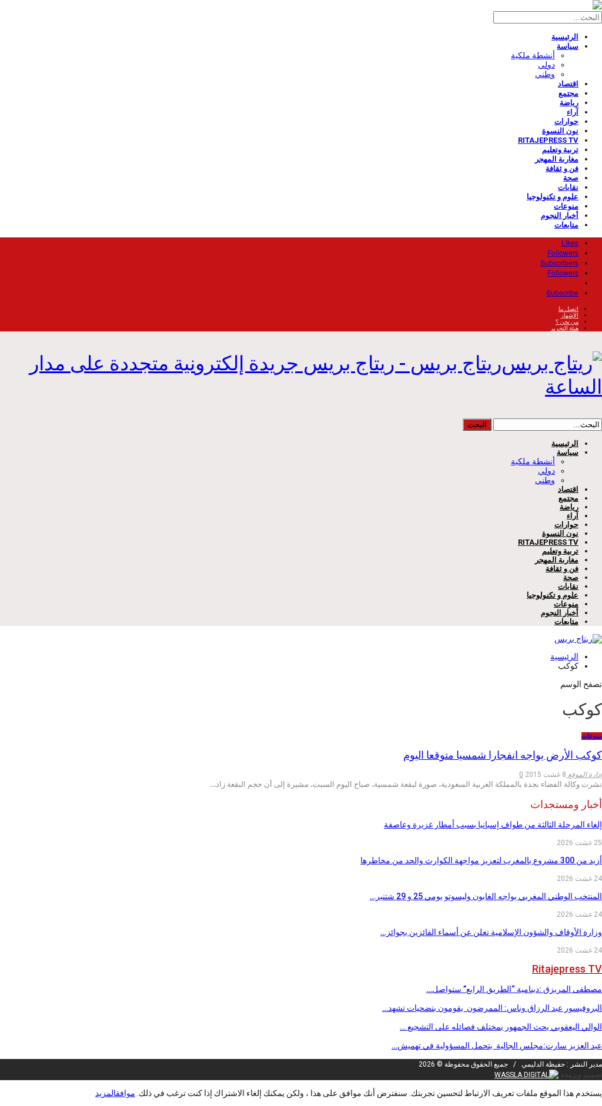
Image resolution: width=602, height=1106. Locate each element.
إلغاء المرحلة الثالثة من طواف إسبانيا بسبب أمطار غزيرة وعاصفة (493, 824)
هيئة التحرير (564, 328)
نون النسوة (560, 130)
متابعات (566, 224)
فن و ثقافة (562, 168)
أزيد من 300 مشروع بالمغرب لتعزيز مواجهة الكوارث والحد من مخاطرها (481, 860)
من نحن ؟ (567, 322)
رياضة (569, 102)
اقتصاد (568, 83)
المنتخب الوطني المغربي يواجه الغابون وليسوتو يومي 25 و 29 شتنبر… (486, 896)
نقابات (568, 187)
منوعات (566, 206)
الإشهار (569, 315)
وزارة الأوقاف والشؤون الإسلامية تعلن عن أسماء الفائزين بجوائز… (491, 932)
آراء (572, 112)
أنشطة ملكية (533, 55)
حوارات (566, 121)
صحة (570, 177)
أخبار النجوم (559, 215)
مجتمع (568, 93)
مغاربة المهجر (556, 159)
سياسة (567, 46)
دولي (546, 64)
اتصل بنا (568, 309)
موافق (125, 1093)
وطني (545, 74)
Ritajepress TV (548, 140)
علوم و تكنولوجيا (552, 196)
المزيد (105, 1093)
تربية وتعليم (560, 149)
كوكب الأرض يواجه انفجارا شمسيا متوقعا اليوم (502, 755)
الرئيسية (564, 36)
